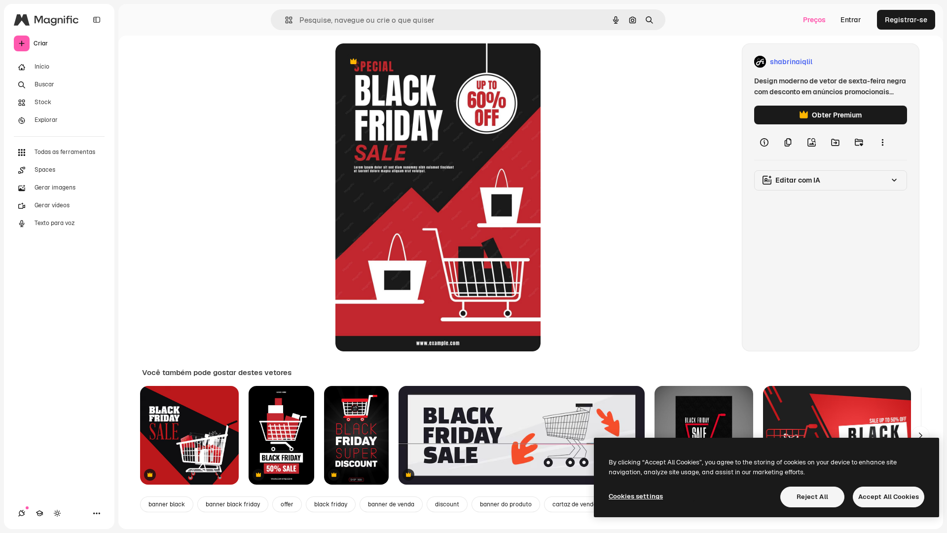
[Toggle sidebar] (97, 20)
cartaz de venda (574, 504)
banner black (166, 504)
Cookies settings (636, 496)
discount (447, 504)
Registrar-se (906, 19)
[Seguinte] (920, 435)
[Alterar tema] (57, 513)
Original (398, 62)
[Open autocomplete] (284, 20)
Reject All (812, 497)
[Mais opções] (882, 142)
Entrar (850, 19)
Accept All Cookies (888, 497)
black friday (330, 504)
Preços (814, 19)
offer (287, 504)
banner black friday (233, 504)
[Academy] (39, 513)
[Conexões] (22, 513)
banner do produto (506, 504)
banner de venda (391, 504)
